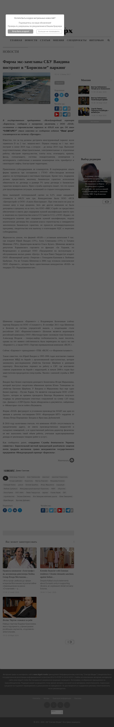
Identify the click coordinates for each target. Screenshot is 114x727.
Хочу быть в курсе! (20, 31)
